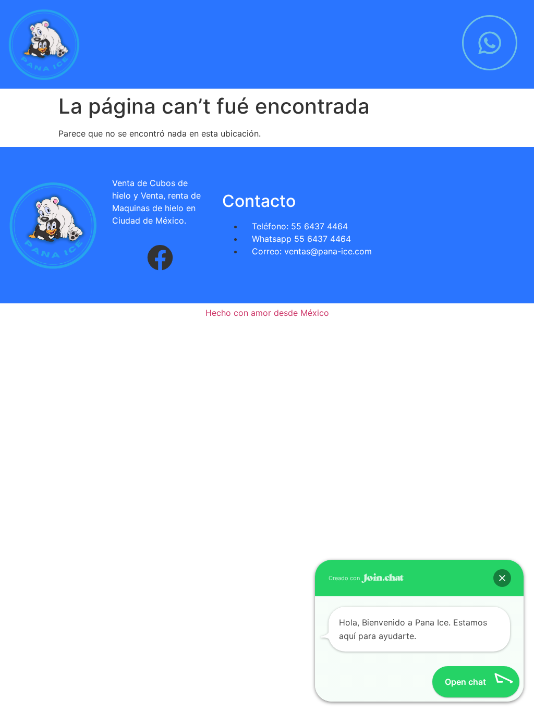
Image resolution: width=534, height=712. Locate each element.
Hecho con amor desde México (267, 313)
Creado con (345, 578)
